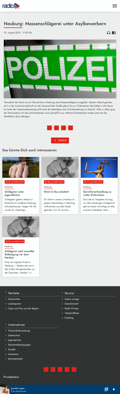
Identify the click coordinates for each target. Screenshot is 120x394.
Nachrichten (14, 299)
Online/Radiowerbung (19, 330)
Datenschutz (14, 335)
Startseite (13, 293)
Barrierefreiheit (15, 358)
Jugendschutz (14, 340)
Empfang (69, 317)
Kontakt (11, 349)
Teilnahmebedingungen (19, 344)
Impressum (13, 354)
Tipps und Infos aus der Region (23, 308)
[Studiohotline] (74, 369)
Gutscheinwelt (71, 303)
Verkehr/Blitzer (72, 313)
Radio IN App (71, 308)
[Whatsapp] (67, 369)
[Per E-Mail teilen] (70, 128)
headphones (109, 33)
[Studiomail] (46, 369)
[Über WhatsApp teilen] (63, 128)
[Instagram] (60, 369)
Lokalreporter (14, 303)
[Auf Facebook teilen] (49, 128)
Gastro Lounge (72, 299)
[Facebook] (53, 369)
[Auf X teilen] (56, 128)
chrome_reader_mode (114, 33)
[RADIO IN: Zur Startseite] (56, 6)
